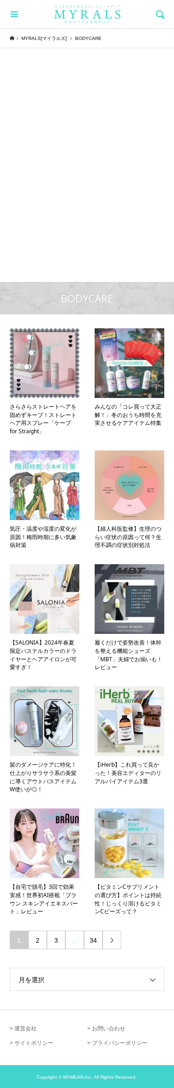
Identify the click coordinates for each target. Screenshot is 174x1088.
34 (93, 940)
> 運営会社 (23, 1028)
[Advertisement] (87, 149)
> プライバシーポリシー (117, 1043)
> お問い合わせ (106, 1028)
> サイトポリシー (31, 1043)
